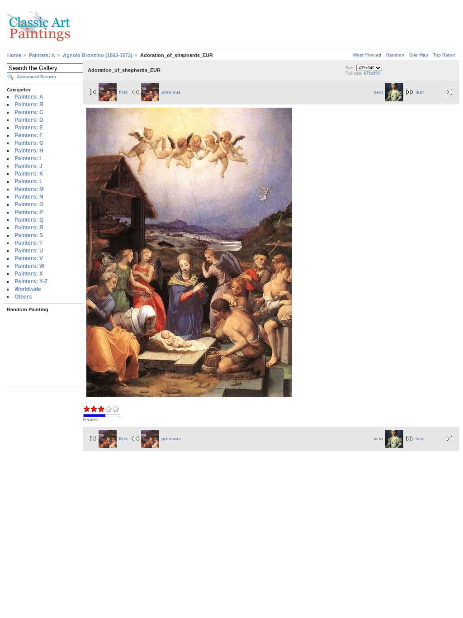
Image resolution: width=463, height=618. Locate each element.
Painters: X (28, 274)
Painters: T (28, 243)
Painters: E (28, 127)
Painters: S (28, 235)
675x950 (372, 73)
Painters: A (42, 55)
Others (23, 297)
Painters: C (28, 112)
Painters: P (28, 212)
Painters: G (28, 143)
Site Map (418, 54)
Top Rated (444, 54)
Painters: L (28, 181)
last (420, 92)
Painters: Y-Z (30, 281)
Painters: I (27, 158)
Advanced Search (36, 76)
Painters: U (28, 250)
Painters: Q (28, 220)
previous (171, 92)
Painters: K (28, 174)
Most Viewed (367, 54)
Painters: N (28, 197)
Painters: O (28, 204)
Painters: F (28, 135)
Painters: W (29, 266)
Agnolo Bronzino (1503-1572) (97, 55)
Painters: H (28, 150)
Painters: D (28, 120)
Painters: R (28, 227)
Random (395, 54)
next (378, 92)
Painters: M (29, 189)
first (123, 92)
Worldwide (27, 289)
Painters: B (28, 104)
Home (14, 55)
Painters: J (28, 166)
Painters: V (28, 258)
